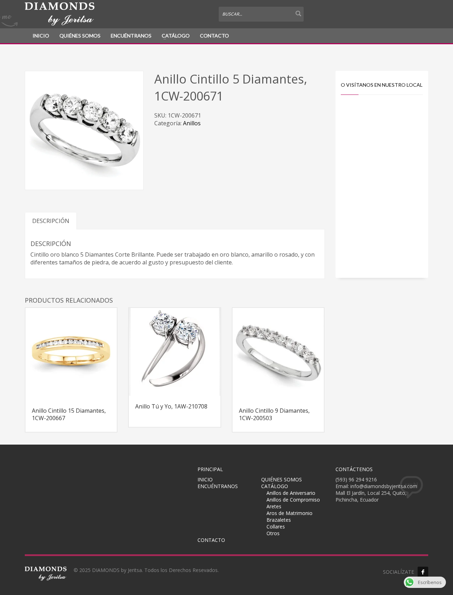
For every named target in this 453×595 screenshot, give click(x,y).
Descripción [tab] (50, 221)
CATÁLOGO (176, 36)
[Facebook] (423, 572)
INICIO (41, 36)
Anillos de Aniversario (290, 493)
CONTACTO (214, 36)
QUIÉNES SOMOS (80, 36)
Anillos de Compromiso (293, 499)
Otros (273, 533)
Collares (275, 526)
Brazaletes (278, 519)
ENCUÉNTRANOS (131, 36)
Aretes (273, 506)
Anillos (192, 123)
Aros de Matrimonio (289, 513)
